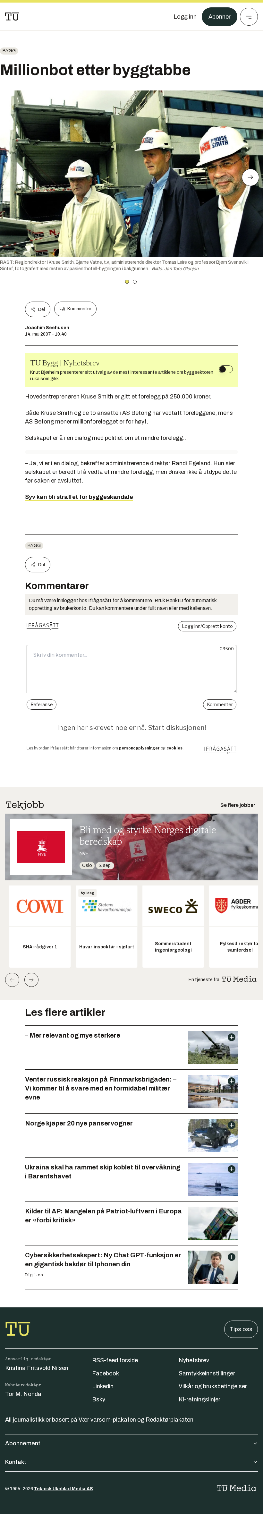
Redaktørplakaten (169, 1419)
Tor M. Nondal (24, 1394)
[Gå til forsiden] (12, 17)
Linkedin (103, 1386)
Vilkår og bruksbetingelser (213, 1386)
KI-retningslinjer (199, 1399)
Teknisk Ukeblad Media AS (63, 1488)
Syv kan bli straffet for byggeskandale (79, 497)
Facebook (105, 1373)
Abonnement (22, 1443)
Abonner (219, 16)
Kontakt (15, 1462)
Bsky (98, 1399)
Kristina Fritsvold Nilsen (36, 1368)
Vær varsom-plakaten (107, 1419)
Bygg (9, 50)
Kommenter (79, 308)
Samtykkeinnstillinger (207, 1373)
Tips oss (241, 1329)
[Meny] (249, 17)
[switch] (226, 369)
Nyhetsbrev (194, 1360)
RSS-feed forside (115, 1360)
